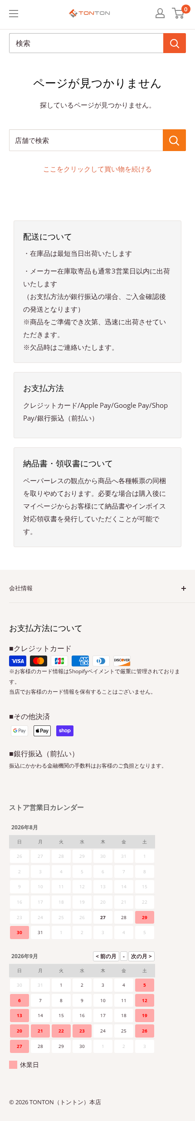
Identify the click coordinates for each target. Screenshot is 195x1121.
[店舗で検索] (174, 140)
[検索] (174, 43)
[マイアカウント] (160, 13)
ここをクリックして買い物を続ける (97, 168)
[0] (178, 13)
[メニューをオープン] (13, 13)
